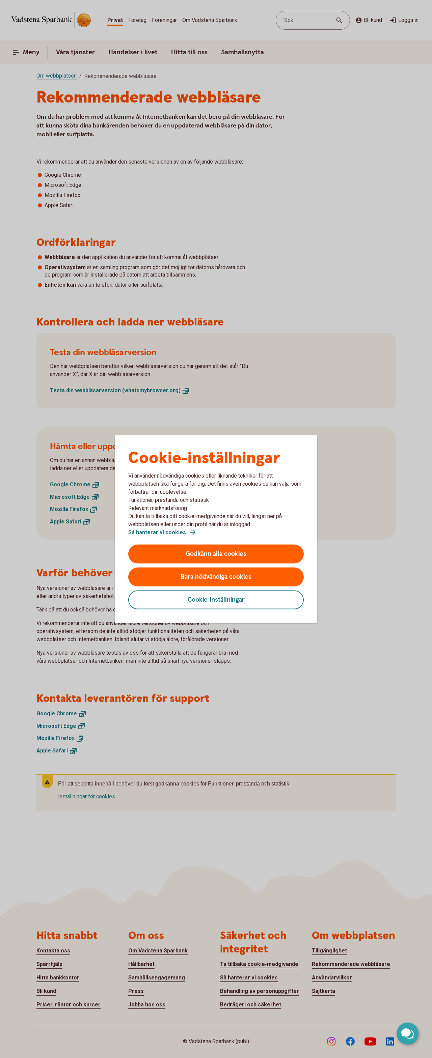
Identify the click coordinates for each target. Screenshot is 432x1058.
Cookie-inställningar (216, 600)
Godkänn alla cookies (216, 554)
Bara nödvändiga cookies (216, 577)
